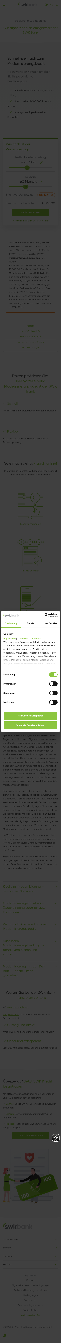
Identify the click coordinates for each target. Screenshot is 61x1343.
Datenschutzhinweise (29, 638)
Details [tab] (30, 623)
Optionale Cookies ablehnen (30, 725)
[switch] (53, 683)
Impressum (9, 638)
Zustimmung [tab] (11, 623)
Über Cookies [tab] (50, 623)
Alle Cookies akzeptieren (30, 715)
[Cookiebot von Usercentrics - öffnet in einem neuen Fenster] (45, 615)
